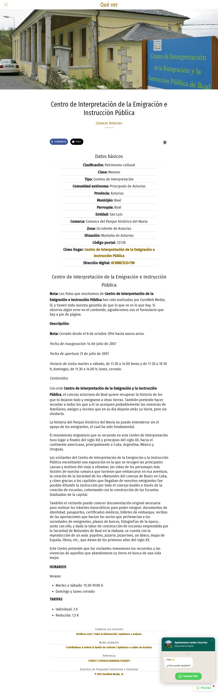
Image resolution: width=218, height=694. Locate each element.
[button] (212, 640)
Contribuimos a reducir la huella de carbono (91, 647)
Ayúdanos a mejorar (130, 634)
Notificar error (84, 634)
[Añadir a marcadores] (164, 142)
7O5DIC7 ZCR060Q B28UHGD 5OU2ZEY (109, 660)
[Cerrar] (6, 5)
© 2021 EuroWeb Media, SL (109, 674)
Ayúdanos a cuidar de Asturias (135, 647)
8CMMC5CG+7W (123, 263)
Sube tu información (105, 634)
